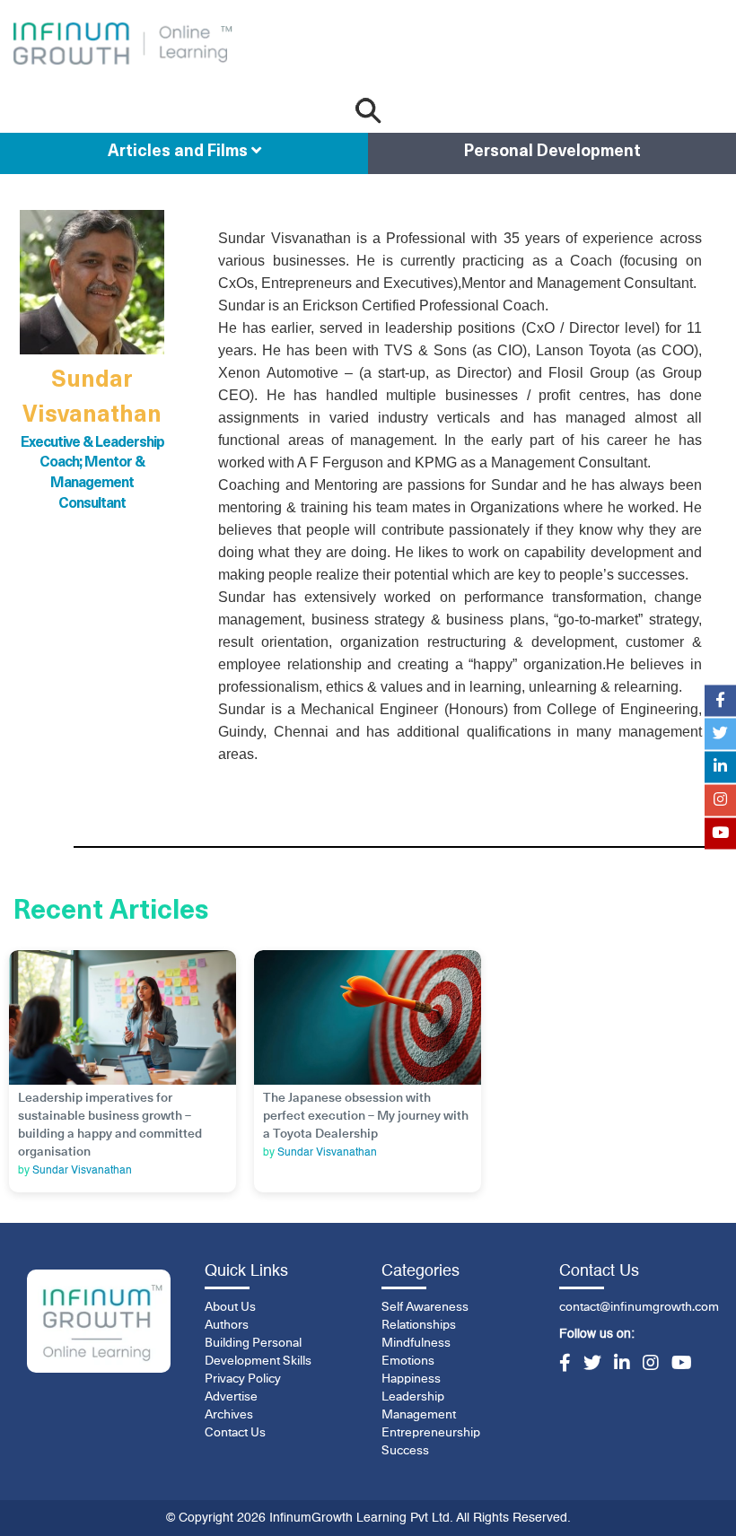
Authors (227, 1325)
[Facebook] (565, 1365)
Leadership (412, 1397)
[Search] (368, 111)
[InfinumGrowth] (99, 1321)
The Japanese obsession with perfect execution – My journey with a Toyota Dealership (366, 1116)
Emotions (407, 1361)
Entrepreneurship (430, 1433)
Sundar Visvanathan (82, 1170)
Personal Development (552, 152)
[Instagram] (651, 1365)
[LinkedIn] (622, 1365)
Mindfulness (416, 1343)
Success (405, 1450)
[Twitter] (592, 1365)
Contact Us (235, 1433)
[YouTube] (681, 1365)
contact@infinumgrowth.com (639, 1307)
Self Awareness (425, 1307)
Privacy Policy (243, 1379)
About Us (230, 1307)
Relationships (418, 1325)
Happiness (411, 1379)
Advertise (231, 1397)
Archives (229, 1415)
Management (418, 1415)
